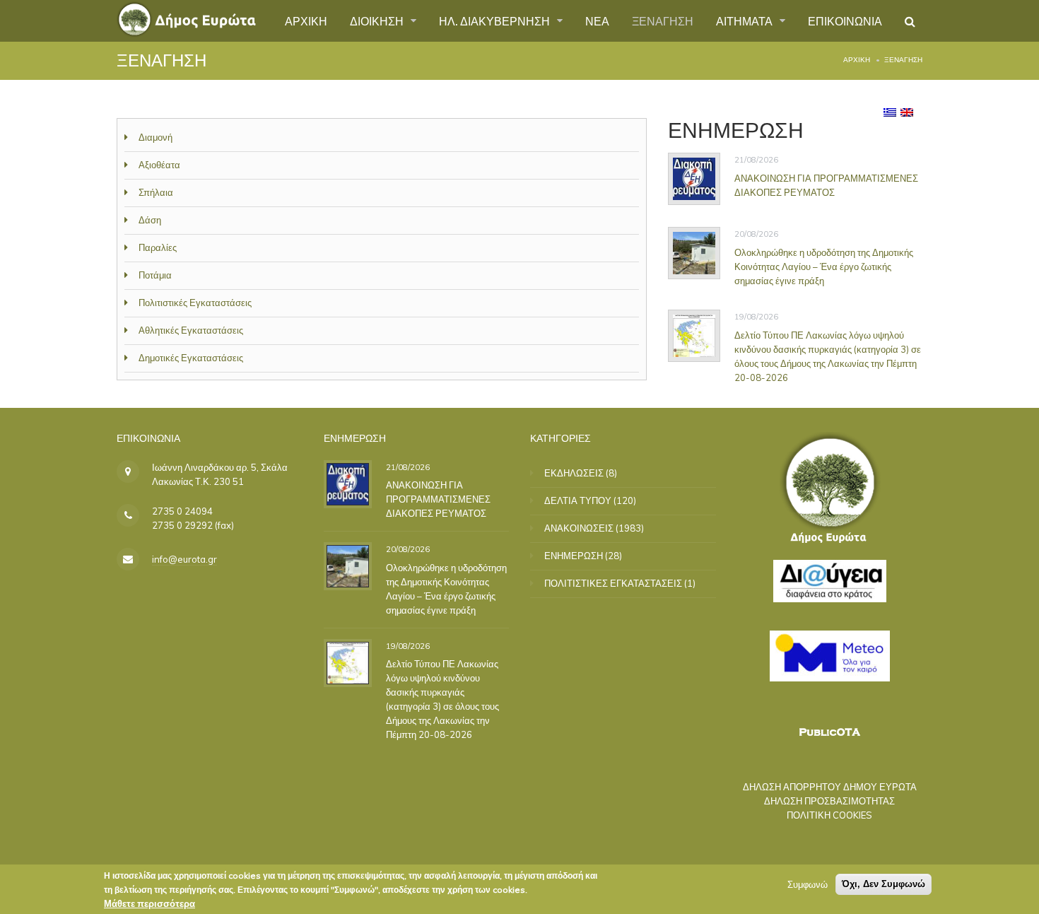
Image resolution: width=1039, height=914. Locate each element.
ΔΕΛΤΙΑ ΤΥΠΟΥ (577, 500)
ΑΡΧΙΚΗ (306, 20)
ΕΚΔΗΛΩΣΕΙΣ (574, 473)
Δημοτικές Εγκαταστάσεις (191, 357)
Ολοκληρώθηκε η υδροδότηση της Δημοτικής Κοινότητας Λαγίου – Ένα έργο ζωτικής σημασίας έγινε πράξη (823, 266)
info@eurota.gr (184, 559)
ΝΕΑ (597, 20)
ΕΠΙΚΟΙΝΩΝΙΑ (845, 20)
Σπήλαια (156, 192)
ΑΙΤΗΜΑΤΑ (745, 20)
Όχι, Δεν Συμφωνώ (883, 884)
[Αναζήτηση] (910, 21)
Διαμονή (155, 137)
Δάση (150, 219)
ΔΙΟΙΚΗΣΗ (378, 20)
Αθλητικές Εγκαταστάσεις (191, 330)
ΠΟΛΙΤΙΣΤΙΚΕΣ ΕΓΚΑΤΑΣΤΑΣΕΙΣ (613, 583)
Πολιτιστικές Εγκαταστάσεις (195, 302)
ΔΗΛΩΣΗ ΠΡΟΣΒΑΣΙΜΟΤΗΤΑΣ (829, 801)
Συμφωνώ (807, 884)
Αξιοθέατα (159, 164)
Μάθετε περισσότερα (149, 903)
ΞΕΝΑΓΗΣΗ (662, 20)
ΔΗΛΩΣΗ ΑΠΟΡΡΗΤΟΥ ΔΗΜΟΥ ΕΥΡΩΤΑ (830, 786)
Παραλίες (158, 247)
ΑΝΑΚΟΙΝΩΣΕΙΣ (579, 528)
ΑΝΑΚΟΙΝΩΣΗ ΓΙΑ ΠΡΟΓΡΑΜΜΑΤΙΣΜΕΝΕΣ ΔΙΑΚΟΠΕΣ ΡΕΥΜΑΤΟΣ (826, 185)
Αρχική (856, 59)
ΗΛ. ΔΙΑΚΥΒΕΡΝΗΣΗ (496, 20)
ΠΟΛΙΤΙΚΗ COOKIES (829, 815)
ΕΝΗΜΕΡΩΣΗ (573, 555)
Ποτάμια (155, 275)
